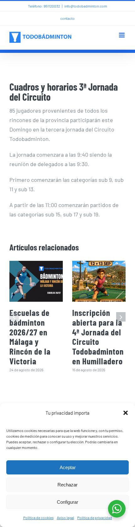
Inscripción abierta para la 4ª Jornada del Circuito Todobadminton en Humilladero (98, 336)
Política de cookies (38, 517)
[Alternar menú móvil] (122, 35)
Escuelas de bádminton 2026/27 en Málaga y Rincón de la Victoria (30, 336)
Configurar (67, 502)
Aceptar (68, 467)
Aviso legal (65, 517)
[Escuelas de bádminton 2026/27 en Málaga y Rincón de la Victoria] (36, 281)
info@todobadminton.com (85, 6)
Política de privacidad (94, 517)
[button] (125, 413)
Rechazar (67, 484)
